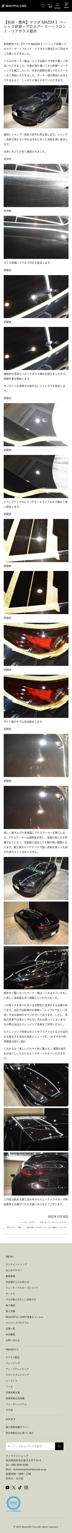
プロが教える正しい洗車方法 (21, 1299)
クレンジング (13, 1363)
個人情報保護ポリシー (17, 1427)
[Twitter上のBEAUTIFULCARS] (14, 1488)
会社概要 (10, 1334)
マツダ (31, 1222)
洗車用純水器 (13, 1392)
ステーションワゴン (58, 1222)
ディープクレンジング (17, 1369)
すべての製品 (13, 1357)
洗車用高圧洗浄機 (15, 1398)
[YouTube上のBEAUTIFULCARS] (7, 1488)
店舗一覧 (10, 1328)
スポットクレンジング (17, 1375)
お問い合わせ (13, 1340)
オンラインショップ (16, 1264)
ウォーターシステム (16, 1404)
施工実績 (10, 1311)
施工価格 (10, 1305)
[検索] (59, 1446)
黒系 (19, 1227)
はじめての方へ (14, 1270)
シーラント (11, 1381)
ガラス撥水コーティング (57, 1227)
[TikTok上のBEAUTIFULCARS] (20, 1488)
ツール (9, 1386)
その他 (9, 1410)
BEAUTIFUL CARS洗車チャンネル (24, 1317)
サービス (10, 1293)
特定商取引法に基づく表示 (20, 1433)
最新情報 (10, 1276)
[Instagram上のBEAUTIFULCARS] (26, 1488)
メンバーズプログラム (17, 1323)
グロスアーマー (41, 1227)
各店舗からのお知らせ (17, 1282)
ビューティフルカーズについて (22, 1288)
